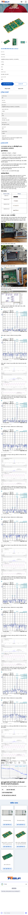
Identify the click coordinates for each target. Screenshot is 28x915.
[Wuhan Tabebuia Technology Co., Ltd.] (5, 2)
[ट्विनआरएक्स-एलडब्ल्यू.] (7, 812)
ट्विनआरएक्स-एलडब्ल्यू (20, 820)
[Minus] (26, 884)
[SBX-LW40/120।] (7, 856)
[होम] (14, 879)
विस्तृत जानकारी (7, 88)
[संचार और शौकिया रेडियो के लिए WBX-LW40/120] (14, 25)
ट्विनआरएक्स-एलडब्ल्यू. (7, 820)
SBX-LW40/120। (7, 864)
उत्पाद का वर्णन (20, 88)
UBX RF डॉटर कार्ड (11, 789)
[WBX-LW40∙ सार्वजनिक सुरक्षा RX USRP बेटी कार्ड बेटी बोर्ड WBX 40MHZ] (20, 834)
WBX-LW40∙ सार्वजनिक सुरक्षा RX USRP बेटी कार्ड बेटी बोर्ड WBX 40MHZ (20, 843)
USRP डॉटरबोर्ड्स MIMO (7, 792)
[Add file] (2, 912)
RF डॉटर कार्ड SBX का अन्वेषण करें (9, 795)
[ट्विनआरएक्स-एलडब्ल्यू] (20, 812)
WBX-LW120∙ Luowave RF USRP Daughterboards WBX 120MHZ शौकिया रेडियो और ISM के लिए (7, 843)
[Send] (26, 912)
